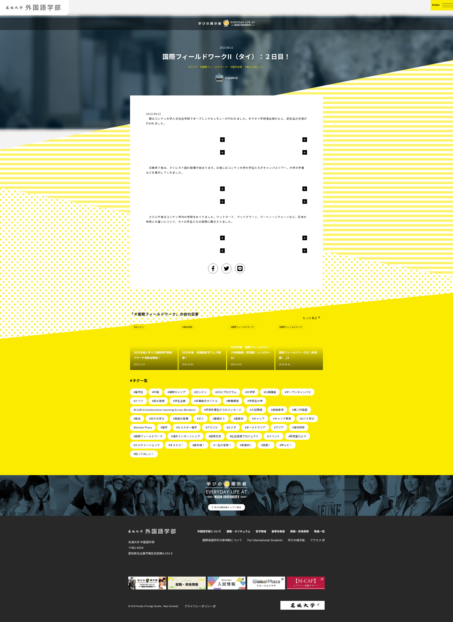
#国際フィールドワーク (242, 326)
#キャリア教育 (282, 418)
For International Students (265, 540)
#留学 (163, 427)
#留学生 (138, 392)
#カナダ (231, 427)
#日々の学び (156, 418)
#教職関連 (232, 401)
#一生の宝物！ (222, 445)
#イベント (273, 436)
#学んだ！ (286, 445)
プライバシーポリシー (198, 606)
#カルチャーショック (147, 445)
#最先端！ (198, 445)
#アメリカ (212, 427)
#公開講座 (270, 392)
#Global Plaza (143, 427)
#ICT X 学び (307, 418)
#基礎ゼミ (219, 418)
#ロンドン (139, 326)
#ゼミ (200, 418)
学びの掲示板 (296, 540)
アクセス (315, 540)
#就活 (137, 418)
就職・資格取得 (299, 531)
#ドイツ (138, 401)
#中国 (155, 392)
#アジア (279, 427)
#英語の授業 (180, 418)
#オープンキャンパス (298, 392)
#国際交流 (215, 436)
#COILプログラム (226, 392)
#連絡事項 (277, 409)
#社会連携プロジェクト (244, 436)
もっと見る (310, 318)
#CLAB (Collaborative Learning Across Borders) (165, 409)
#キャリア (258, 418)
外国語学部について (209, 531)
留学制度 (261, 531)
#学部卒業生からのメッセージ (222, 409)
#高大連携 (158, 401)
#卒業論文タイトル (206, 401)
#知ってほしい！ (144, 454)
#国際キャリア (176, 392)
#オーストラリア (255, 427)
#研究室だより (297, 436)
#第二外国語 (299, 409)
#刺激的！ (246, 445)
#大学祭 (250, 392)
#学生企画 (179, 401)
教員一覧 (319, 531)
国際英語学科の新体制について (222, 540)
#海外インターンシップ (185, 436)
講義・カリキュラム (238, 531)
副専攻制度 (278, 531)
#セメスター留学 (186, 427)
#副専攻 (238, 418)
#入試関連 (256, 409)
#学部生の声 (255, 401)
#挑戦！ (266, 445)
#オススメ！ (176, 445)
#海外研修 (187, 326)
